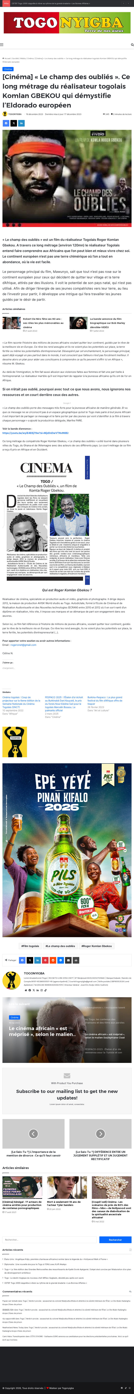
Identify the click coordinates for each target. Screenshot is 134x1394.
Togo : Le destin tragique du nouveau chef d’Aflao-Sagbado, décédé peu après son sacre (44, 1278)
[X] (34, 990)
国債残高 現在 (8, 1310)
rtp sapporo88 (8, 1319)
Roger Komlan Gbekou (97, 946)
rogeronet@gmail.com (23, 644)
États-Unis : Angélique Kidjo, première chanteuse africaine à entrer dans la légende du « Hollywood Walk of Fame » (56, 1259)
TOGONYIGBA (15, 114)
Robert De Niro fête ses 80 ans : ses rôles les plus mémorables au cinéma (43, 323)
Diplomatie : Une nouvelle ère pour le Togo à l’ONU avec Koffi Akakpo (35, 1264)
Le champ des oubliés (61, 946)
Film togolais (31, 946)
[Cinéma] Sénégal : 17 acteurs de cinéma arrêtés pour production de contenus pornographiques (22, 1205)
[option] (67, 1030)
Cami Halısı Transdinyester (13, 1336)
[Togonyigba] (67, 24)
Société (15, 58)
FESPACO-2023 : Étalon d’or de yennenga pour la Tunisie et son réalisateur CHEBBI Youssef (43, 1031)
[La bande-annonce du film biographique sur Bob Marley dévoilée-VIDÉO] (79, 323)
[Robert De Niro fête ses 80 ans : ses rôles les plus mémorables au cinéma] (12, 323)
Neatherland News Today (13, 1327)
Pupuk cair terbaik (10, 1301)
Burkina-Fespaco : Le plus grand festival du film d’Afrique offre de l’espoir (105, 700)
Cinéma (30, 58)
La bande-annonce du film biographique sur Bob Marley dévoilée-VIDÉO (107, 323)
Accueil (7, 58)
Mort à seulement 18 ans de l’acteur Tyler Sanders (64, 1203)
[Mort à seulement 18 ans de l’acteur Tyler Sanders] (67, 1187)
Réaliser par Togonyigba (61, 1388)
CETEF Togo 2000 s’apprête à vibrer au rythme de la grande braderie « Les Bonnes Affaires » (45, 1283)
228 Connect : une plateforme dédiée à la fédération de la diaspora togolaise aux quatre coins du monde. (56, 3)
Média (22, 58)
